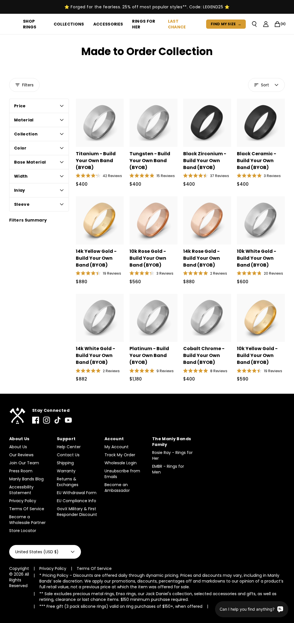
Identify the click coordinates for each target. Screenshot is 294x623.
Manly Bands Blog (26, 479)
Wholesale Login (121, 463)
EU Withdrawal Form (76, 493)
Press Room (20, 471)
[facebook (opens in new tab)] (35, 420)
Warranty (66, 471)
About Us (18, 447)
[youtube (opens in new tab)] (68, 420)
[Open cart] (277, 24)
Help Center (69, 447)
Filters (28, 85)
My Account (117, 447)
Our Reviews (21, 455)
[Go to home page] (17, 415)
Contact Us (68, 455)
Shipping (65, 463)
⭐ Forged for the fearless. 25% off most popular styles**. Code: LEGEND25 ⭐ (146, 7)
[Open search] (254, 24)
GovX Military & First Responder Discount (77, 511)
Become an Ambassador (117, 487)
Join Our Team (24, 463)
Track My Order (120, 455)
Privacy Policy (22, 501)
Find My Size (226, 24)
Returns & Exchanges (67, 482)
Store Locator (22, 530)
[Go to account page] (266, 24)
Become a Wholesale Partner (27, 519)
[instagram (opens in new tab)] (46, 420)
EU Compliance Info (76, 501)
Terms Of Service (26, 509)
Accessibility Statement (21, 490)
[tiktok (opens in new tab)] (57, 420)
